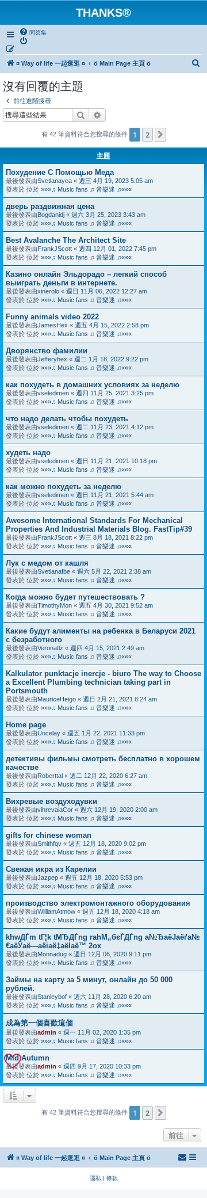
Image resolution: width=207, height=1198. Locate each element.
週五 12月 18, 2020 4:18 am (121, 911)
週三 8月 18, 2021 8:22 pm (116, 537)
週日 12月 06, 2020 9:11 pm (112, 954)
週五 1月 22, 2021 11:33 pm (106, 733)
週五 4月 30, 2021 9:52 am (116, 605)
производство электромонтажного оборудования (98, 903)
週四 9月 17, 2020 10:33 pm (102, 1066)
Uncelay (48, 733)
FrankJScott (54, 248)
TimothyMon (54, 605)
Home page (26, 724)
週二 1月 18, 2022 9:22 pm (111, 359)
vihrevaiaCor (55, 809)
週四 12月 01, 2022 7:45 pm (117, 248)
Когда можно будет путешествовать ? (75, 597)
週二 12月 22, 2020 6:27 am (108, 775)
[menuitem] (33, 32)
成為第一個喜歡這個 (39, 1022)
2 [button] (147, 134)
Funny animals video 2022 (52, 316)
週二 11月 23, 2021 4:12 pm (115, 427)
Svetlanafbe (53, 571)
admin (46, 1032)
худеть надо (28, 452)
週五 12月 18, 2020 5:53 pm (104, 877)
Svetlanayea (54, 180)
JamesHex (52, 325)
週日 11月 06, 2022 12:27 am (106, 291)
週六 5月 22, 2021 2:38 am (114, 571)
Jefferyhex (52, 359)
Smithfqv (49, 843)
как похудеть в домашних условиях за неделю (92, 384)
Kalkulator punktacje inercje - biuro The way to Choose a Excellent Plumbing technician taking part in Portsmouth (103, 682)
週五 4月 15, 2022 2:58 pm (112, 325)
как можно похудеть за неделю (63, 486)
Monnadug (52, 954)
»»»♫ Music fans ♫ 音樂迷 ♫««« (86, 189)
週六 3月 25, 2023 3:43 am (108, 214)
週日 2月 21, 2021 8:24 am (120, 699)
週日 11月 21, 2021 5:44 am (115, 494)
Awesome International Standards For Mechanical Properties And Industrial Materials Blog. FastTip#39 (99, 524)
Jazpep (47, 877)
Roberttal (50, 775)
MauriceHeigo (56, 699)
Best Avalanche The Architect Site (66, 240)
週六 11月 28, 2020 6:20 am (112, 996)
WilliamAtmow (56, 911)
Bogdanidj (50, 214)
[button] (160, 135)
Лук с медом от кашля (47, 563)
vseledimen (53, 393)
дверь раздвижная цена (50, 206)
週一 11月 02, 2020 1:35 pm (102, 1032)
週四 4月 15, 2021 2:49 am (107, 647)
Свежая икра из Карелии (51, 869)
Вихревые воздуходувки (51, 801)
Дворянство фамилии (46, 350)
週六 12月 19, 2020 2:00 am (119, 809)
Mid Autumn (27, 1058)
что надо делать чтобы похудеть (67, 418)
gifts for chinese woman (48, 835)
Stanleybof (52, 996)
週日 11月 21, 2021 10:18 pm (116, 460)
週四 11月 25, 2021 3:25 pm (115, 393)
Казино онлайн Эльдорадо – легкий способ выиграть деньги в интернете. (86, 278)
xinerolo (48, 291)
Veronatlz (50, 647)
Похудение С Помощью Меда (60, 172)
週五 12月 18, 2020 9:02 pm (107, 843)
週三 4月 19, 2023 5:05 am (116, 180)
